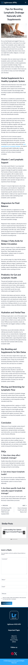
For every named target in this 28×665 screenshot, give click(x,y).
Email (3, 586)
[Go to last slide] (4, 532)
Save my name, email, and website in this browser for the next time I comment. (14, 598)
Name (4, 579)
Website (4, 593)
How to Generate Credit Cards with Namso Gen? (22, 509)
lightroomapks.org (13, 660)
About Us (14, 636)
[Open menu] (25, 2)
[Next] (24, 532)
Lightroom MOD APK (14, 624)
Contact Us (14, 638)
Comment (5, 559)
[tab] (12, 539)
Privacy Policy (14, 640)
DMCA (14, 641)
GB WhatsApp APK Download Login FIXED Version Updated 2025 (6, 510)
